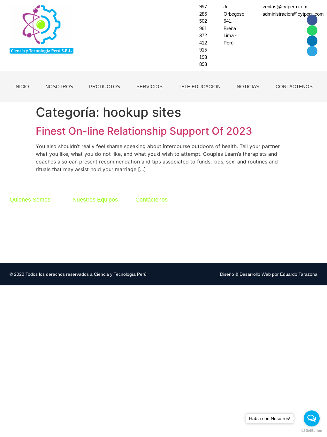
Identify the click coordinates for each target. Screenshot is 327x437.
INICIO (21, 86)
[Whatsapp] (312, 30)
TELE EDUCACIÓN (200, 86)
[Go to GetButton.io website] (311, 431)
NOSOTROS (59, 86)
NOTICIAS (248, 86)
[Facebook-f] (312, 20)
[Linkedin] (312, 41)
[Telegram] (312, 51)
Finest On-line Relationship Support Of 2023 (144, 131)
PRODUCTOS (104, 86)
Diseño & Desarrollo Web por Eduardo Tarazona (268, 274)
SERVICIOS (149, 86)
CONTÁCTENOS (294, 86)
